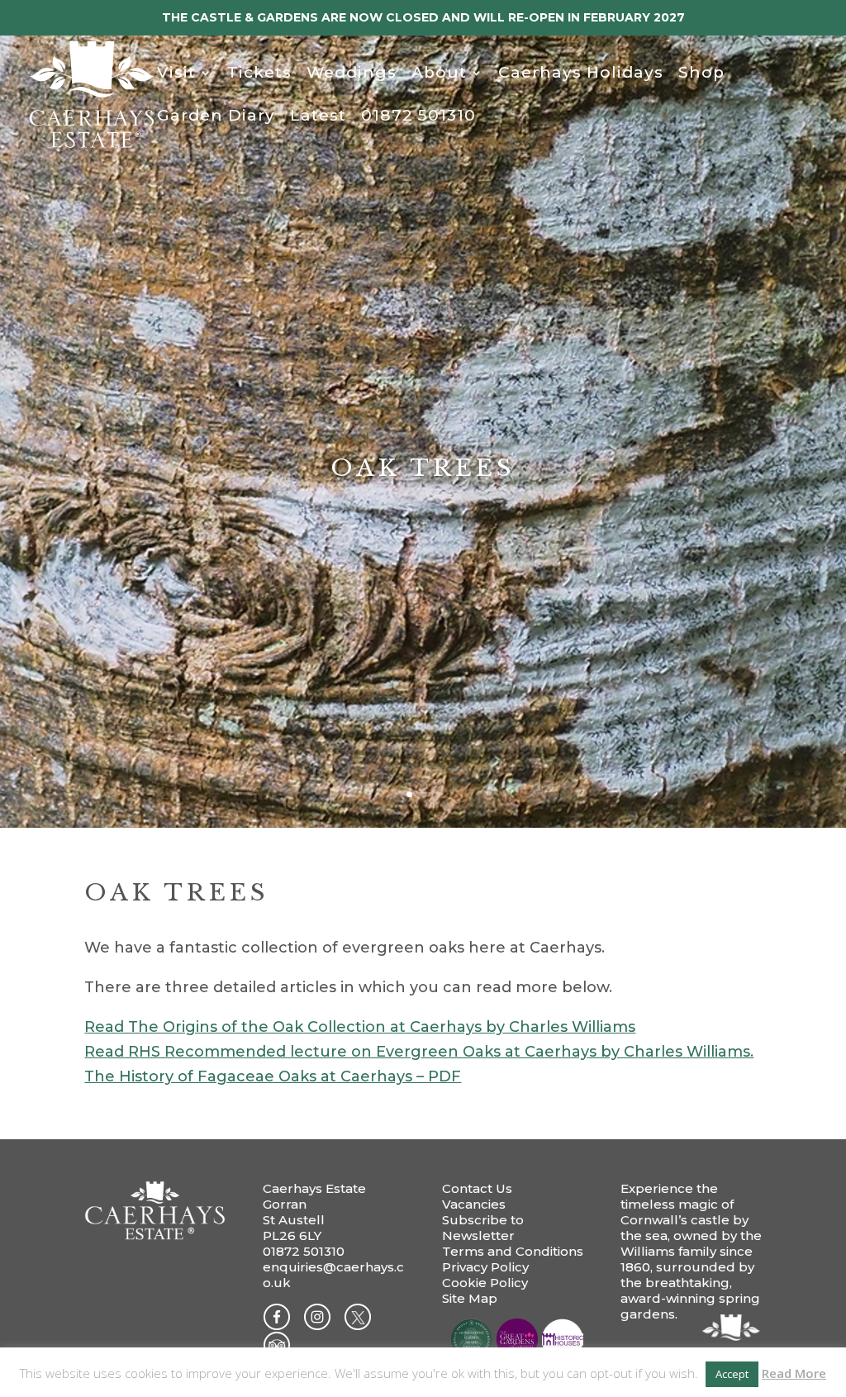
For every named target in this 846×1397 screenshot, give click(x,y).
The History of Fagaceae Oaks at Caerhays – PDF (272, 1076)
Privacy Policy (485, 1267)
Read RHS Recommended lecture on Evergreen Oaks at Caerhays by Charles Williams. (418, 1052)
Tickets (259, 74)
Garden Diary (216, 117)
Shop (701, 74)
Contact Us (477, 1188)
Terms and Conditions (512, 1251)
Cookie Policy (485, 1282)
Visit (176, 74)
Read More (794, 1373)
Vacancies (474, 1204)
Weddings (352, 74)
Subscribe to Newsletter (483, 1227)
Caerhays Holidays (580, 74)
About (439, 74)
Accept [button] (732, 1373)
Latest (318, 117)
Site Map (469, 1298)
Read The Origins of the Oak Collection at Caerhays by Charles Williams (359, 1027)
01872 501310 (418, 117)
